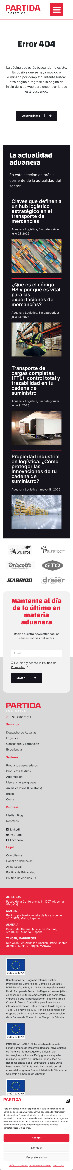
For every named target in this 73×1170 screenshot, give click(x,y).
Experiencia (14, 749)
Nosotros (12, 821)
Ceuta (10, 799)
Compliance (14, 855)
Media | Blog (14, 815)
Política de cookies (18, 1165)
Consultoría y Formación (22, 744)
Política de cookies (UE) (22, 878)
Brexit (10, 793)
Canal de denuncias (19, 861)
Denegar (36, 1147)
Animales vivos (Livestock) (24, 788)
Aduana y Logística (24, 229)
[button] (67, 1101)
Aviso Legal (58, 1165)
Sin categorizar (49, 229)
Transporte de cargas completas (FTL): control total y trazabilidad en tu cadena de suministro (36, 380)
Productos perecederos (22, 765)
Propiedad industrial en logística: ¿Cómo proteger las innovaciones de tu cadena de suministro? (36, 468)
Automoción (14, 776)
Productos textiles (18, 771)
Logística (12, 738)
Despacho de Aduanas (21, 732)
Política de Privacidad (40, 1165)
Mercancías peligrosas (21, 782)
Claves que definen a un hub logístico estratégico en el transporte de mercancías (36, 211)
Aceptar (36, 1138)
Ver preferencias (36, 1157)
